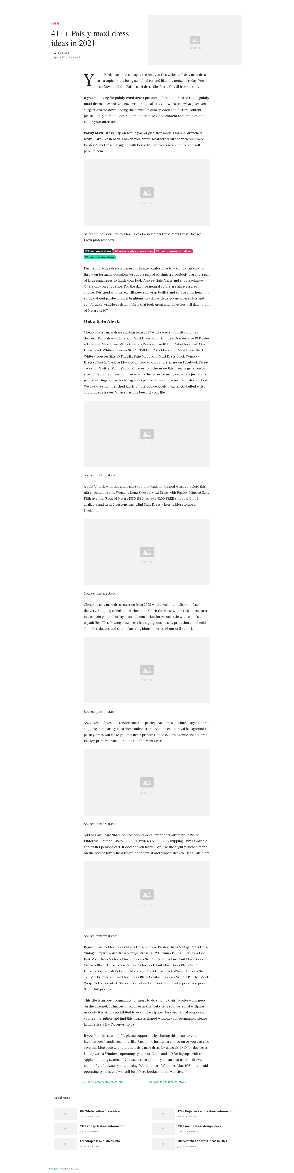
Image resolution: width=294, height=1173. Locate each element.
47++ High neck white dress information (205, 1111)
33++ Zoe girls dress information (102, 1126)
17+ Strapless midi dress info (99, 1141)
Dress (55, 23)
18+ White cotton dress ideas (100, 1111)
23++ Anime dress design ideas (199, 1126)
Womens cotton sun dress (174, 251)
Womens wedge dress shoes (134, 251)
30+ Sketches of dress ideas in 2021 (202, 1141)
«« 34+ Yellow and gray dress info (102, 1082)
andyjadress (55, 1168)
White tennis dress (98, 251)
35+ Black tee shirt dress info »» (167, 1082)
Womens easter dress (100, 257)
